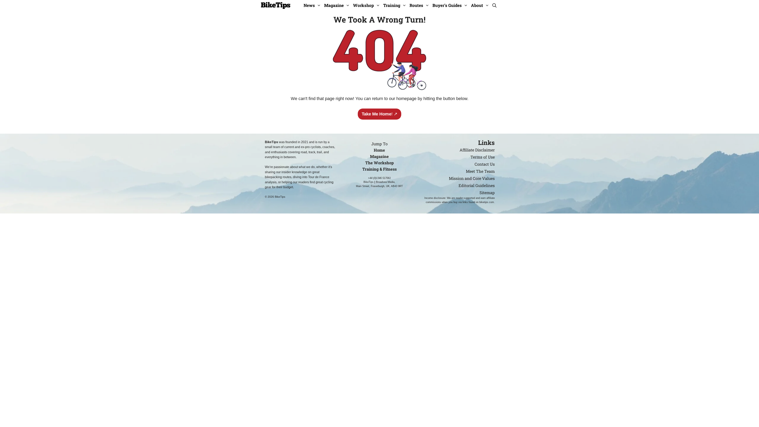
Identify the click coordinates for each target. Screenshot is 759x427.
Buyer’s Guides (447, 5)
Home (379, 150)
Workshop (363, 5)
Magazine (334, 5)
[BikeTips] (275, 5)
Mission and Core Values (472, 178)
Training (391, 5)
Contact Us (485, 164)
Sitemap (487, 192)
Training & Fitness (379, 169)
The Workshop (379, 162)
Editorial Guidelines (477, 185)
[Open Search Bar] (494, 5)
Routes (416, 5)
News (309, 5)
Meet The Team (480, 171)
